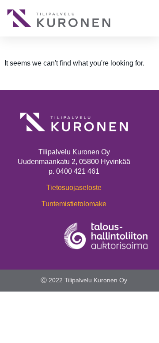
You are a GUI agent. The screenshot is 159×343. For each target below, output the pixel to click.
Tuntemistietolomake (74, 204)
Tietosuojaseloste (74, 187)
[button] (146, 18)
